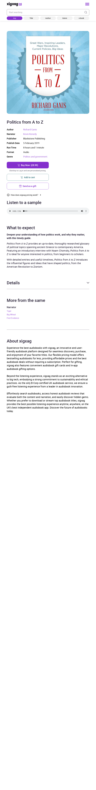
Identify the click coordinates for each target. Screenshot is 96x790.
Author (48, 18)
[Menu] (87, 4)
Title (31, 18)
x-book (81, 18)
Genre (64, 18)
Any (14, 18)
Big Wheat (11, 314)
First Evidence (13, 318)
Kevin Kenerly (30, 133)
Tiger (9, 311)
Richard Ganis (30, 129)
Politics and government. (35, 156)
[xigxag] (14, 4)
